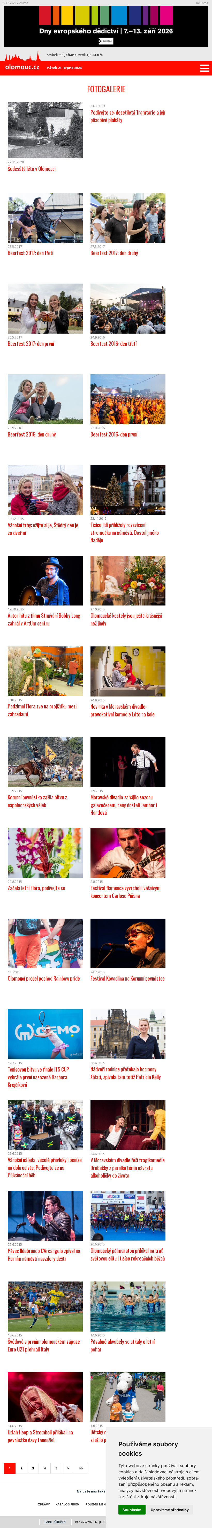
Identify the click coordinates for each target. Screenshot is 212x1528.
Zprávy (44, 1504)
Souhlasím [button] (132, 1510)
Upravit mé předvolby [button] (170, 1510)
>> (81, 1468)
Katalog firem (68, 1504)
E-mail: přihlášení (55, 1522)
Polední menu (97, 1504)
